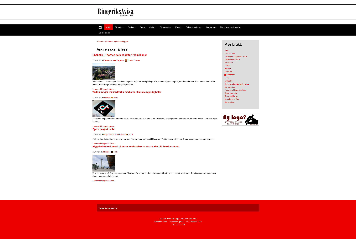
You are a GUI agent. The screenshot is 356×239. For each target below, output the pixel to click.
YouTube (228, 72)
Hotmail (227, 68)
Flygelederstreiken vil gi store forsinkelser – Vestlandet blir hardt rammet (135, 146)
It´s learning (229, 87)
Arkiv (108, 27)
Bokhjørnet (211, 27)
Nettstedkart (229, 102)
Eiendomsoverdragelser (230, 27)
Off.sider (118, 27)
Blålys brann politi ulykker (114, 134)
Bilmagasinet (165, 27)
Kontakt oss (229, 53)
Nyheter (106, 97)
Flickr (226, 78)
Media (151, 27)
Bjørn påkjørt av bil (103, 129)
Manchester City (231, 99)
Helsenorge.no (230, 93)
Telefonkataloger (193, 27)
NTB (116, 97)
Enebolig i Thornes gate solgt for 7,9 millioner (119, 55)
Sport (142, 27)
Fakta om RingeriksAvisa (235, 90)
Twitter (227, 65)
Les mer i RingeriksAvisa (103, 89)
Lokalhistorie (104, 33)
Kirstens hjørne (231, 96)
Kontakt (178, 27)
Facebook (228, 62)
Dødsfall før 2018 (232, 59)
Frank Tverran (134, 60)
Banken (131, 27)
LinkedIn (228, 81)
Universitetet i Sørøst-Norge (236, 84)
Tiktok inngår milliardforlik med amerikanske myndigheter (126, 92)
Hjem (226, 50)
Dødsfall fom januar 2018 (235, 56)
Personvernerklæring (108, 208)
